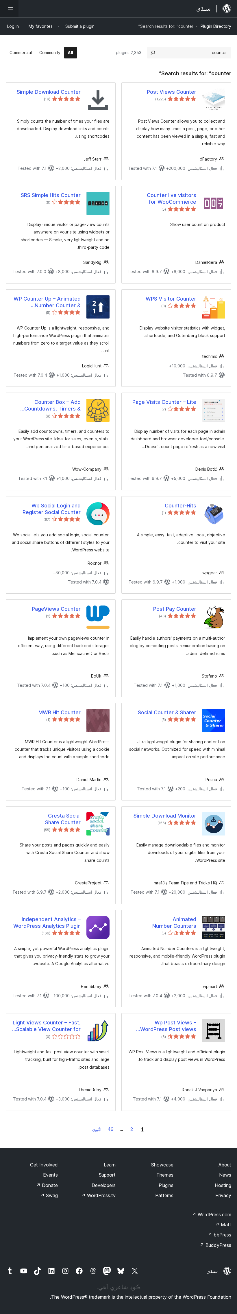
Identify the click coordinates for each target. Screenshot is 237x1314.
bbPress (219, 1235)
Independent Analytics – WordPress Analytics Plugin (47, 922)
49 (111, 1129)
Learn (110, 1165)
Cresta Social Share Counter (63, 819)
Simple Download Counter (49, 92)
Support (107, 1175)
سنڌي (212, 1271)
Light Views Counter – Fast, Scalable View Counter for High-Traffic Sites (47, 1026)
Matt (223, 1224)
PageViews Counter (56, 609)
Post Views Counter (171, 92)
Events (50, 1175)
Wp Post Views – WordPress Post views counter (168, 1026)
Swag (49, 1195)
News (225, 1175)
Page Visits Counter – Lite (164, 402)
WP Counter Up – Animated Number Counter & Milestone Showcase (47, 302)
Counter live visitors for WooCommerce (171, 198)
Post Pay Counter (174, 609)
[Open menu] (9, 8)
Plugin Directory (216, 26)
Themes (164, 1175)
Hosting (223, 1185)
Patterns (164, 1195)
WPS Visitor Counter (171, 299)
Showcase (162, 1165)
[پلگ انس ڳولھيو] (153, 52)
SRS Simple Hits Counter (51, 195)
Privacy (223, 1195)
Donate (47, 1185)
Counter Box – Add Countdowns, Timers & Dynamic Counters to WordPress (52, 405)
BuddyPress (215, 1245)
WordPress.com (211, 1214)
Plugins (166, 1185)
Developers (104, 1185)
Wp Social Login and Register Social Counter (52, 509)
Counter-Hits (180, 506)
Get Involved (44, 1165)
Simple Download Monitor (165, 816)
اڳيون (96, 1129)
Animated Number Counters (174, 922)
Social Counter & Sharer (167, 712)
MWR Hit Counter (59, 712)
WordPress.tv (98, 1195)
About (225, 1165)
